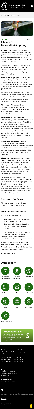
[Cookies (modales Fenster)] (31, 406)
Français (3, 399)
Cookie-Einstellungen (15, 403)
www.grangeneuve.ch (8, 381)
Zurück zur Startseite (12, 15)
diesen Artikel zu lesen (19, 205)
